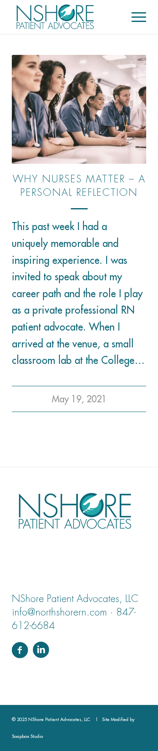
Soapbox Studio (27, 736)
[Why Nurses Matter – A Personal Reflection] (79, 109)
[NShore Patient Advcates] (65, 17)
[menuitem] (134, 17)
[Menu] (134, 17)
